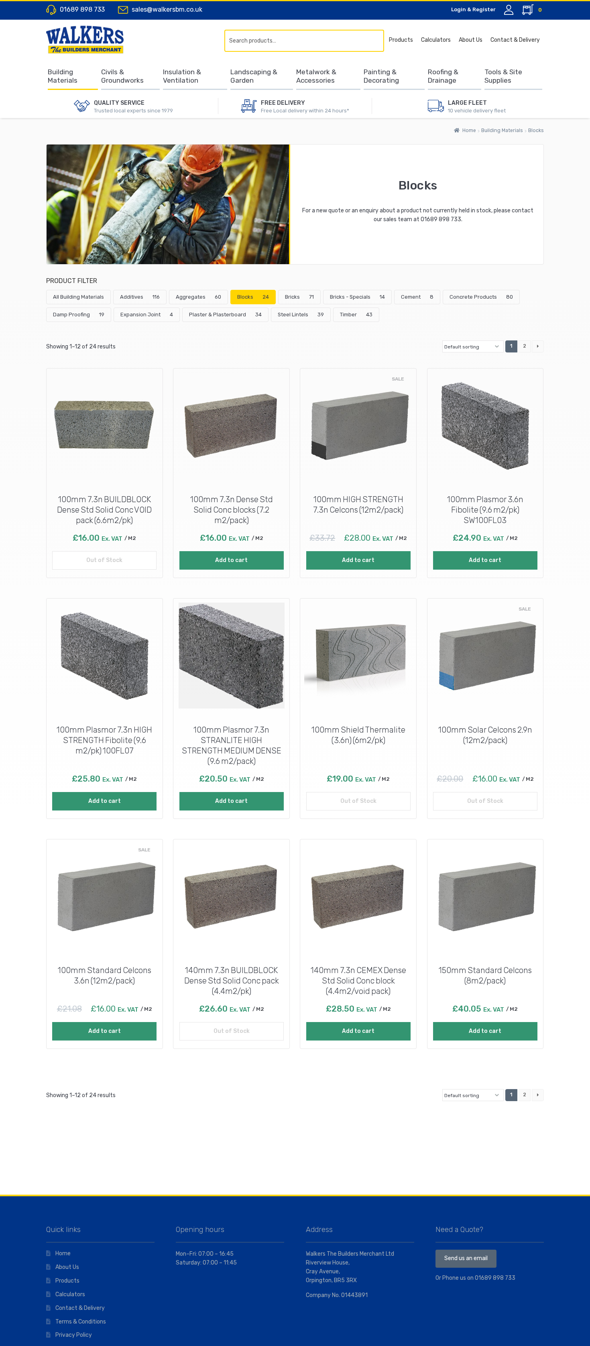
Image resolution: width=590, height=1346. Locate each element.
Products (401, 40)
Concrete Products (481, 297)
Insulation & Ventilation (182, 76)
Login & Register (473, 9)
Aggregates (198, 297)
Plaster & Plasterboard (225, 315)
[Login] (509, 10)
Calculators (436, 40)
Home (469, 130)
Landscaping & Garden (253, 76)
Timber (356, 315)
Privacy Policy (73, 1335)
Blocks (253, 297)
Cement (417, 297)
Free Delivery (283, 103)
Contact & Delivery (515, 40)
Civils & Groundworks (122, 76)
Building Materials (62, 76)
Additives (140, 297)
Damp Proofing (78, 315)
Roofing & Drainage (443, 76)
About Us (470, 40)
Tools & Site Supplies (503, 76)
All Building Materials (78, 297)
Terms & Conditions (80, 1321)
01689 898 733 (441, 219)
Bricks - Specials (357, 297)
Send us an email (466, 1258)
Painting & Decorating (381, 76)
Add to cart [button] (231, 560)
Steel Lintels (301, 315)
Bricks (299, 297)
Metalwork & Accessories (316, 76)
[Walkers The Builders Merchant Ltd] (92, 39)
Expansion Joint (146, 315)
